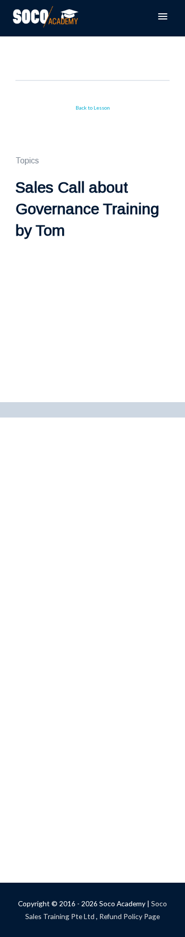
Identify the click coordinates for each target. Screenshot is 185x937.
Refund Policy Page (129, 916)
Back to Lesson (93, 108)
